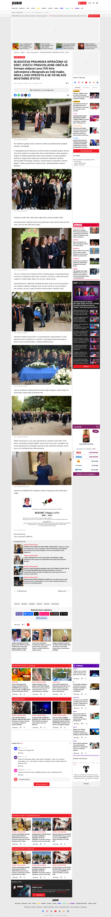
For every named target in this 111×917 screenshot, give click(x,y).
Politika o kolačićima (48, 907)
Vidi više (86, 783)
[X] (82, 82)
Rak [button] (86, 762)
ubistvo (17, 604)
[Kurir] (17, 3)
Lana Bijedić (55, 604)
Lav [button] (89, 762)
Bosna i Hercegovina (33, 52)
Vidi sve (86, 366)
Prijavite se (39, 895)
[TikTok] (90, 82)
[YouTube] (86, 82)
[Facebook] (75, 82)
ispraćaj (39, 604)
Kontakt (33, 907)
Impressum (39, 907)
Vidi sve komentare (41, 784)
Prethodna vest (22, 591)
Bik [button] (78, 762)
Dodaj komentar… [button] (24, 779)
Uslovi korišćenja (74, 907)
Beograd (24, 604)
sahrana (32, 604)
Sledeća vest (62, 591)
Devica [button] (93, 762)
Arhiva (56, 907)
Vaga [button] (97, 762)
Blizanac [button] (82, 762)
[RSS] (93, 82)
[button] (67, 83)
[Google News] (97, 82)
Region (23, 52)
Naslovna (16, 52)
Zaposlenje (83, 907)
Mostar (46, 604)
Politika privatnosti (64, 907)
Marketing (27, 907)
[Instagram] (79, 82)
